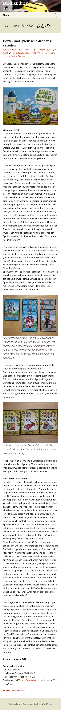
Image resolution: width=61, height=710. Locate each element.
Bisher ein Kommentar (15, 690)
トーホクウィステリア (46, 49)
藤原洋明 (36, 52)
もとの (6, 52)
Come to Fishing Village (20, 52)
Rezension (25, 49)
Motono (6, 56)
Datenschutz (14, 704)
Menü (6, 14)
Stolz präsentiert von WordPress (37, 704)
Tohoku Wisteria (18, 56)
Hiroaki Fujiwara (48, 52)
